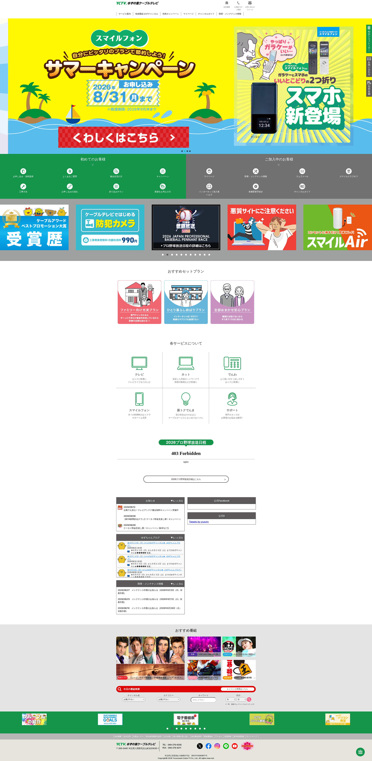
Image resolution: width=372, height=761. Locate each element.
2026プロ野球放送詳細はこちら (186, 479)
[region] (186, 86)
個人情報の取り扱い (181, 736)
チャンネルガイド (206, 13)
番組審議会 (208, 736)
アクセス (218, 736)
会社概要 (118, 736)
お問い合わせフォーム (250, 8)
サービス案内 (125, 13)
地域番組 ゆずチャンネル (146, 13)
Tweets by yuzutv (199, 521)
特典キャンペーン (171, 13)
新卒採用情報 (239, 736)
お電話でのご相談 (238, 8)
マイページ (188, 13)
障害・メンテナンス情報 (230, 13)
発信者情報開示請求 (154, 736)
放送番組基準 (196, 736)
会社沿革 (127, 736)
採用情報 (227, 736)
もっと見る (178, 500)
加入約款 (167, 736)
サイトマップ (251, 736)
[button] (186, 86)
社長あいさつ (138, 736)
